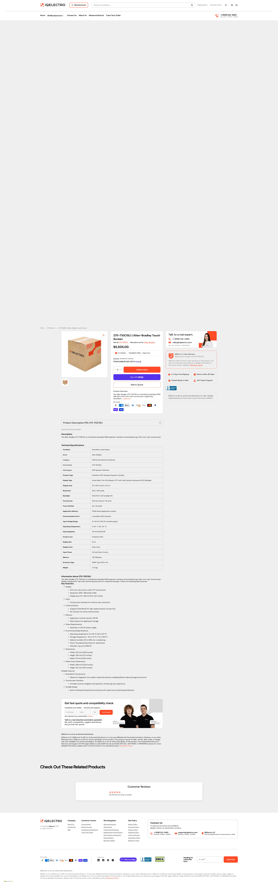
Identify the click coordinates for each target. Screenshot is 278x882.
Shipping (116, 357)
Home (42, 326)
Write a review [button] (157, 793)
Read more (127, 397)
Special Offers (108, 838)
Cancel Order (86, 824)
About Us (71, 824)
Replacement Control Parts (113, 832)
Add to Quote (137, 383)
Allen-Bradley (149, 341)
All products (108, 827)
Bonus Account (86, 827)
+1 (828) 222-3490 (228, 15)
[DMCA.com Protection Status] (159, 861)
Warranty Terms (196, 364)
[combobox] (143, 5)
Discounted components (112, 835)
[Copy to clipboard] (160, 421)
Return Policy (132, 824)
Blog (69, 830)
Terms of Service (134, 835)
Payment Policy (133, 827)
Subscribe (231, 859)
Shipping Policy (133, 832)
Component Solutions (111, 830)
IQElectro (52, 826)
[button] (225, 5)
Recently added (109, 841)
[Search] (192, 5)
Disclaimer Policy (125, 744)
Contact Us (72, 827)
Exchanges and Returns (89, 830)
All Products (51, 326)
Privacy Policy (133, 830)
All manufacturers (110, 824)
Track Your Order (87, 832)
